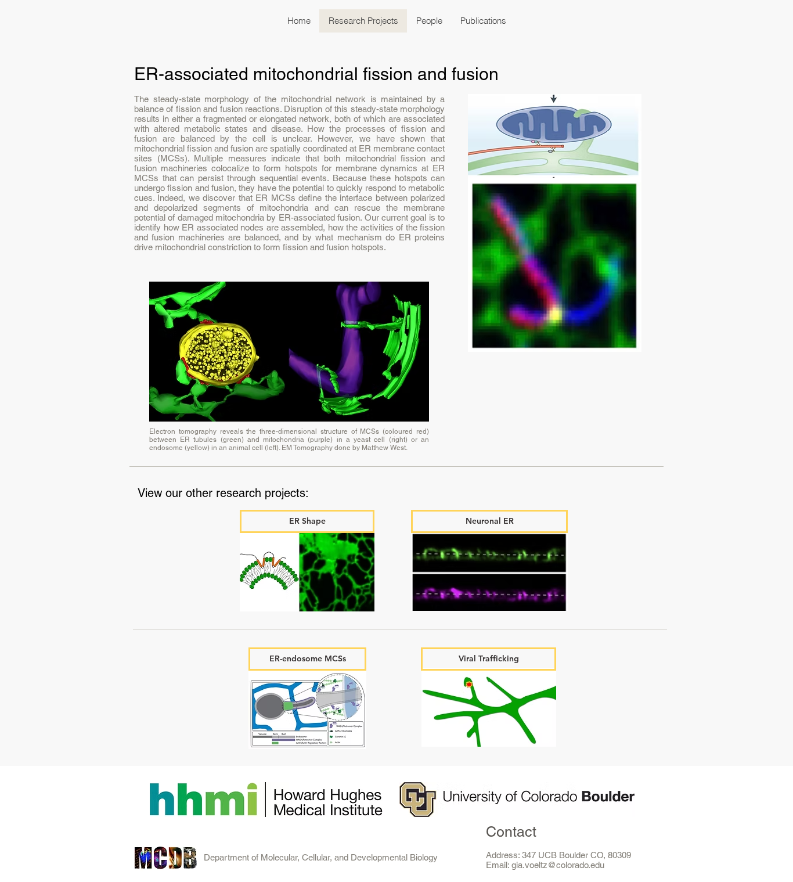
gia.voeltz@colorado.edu (557, 865)
